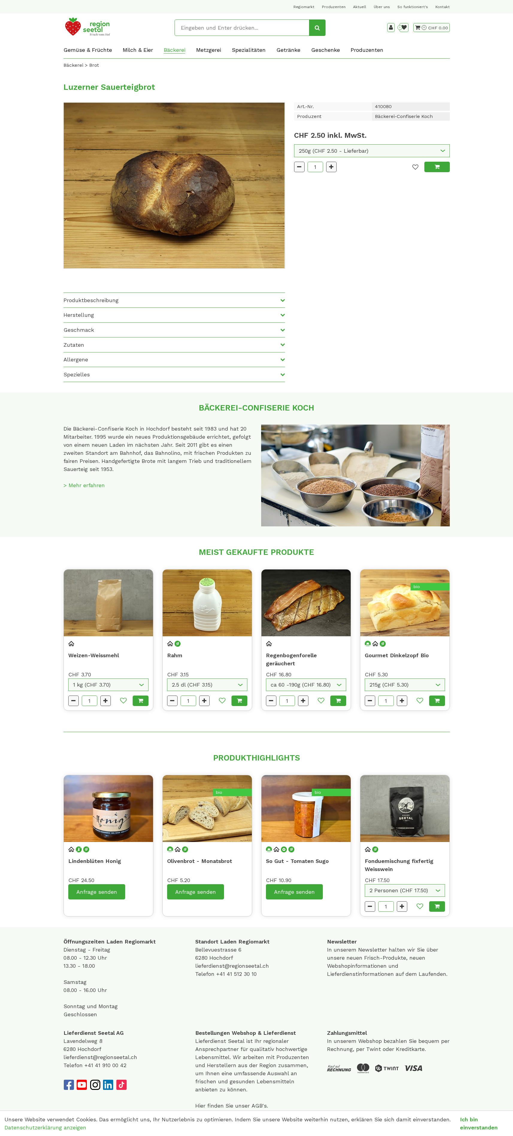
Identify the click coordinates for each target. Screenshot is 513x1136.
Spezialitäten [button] (249, 50)
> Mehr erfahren (84, 485)
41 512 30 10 (242, 974)
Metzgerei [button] (208, 50)
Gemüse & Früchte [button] (87, 50)
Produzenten (334, 7)
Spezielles (76, 374)
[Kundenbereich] (391, 27)
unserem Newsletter (361, 949)
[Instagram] (95, 1085)
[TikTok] (121, 1085)
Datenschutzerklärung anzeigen (45, 1127)
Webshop (244, 1033)
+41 (221, 974)
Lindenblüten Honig (94, 861)
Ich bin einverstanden (479, 1123)
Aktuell (359, 7)
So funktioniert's (412, 7)
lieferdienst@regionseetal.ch (232, 966)
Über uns (382, 7)
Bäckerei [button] (174, 50)
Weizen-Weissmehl (93, 655)
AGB (257, 1105)
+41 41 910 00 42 (105, 1065)
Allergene (75, 359)
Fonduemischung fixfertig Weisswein (399, 865)
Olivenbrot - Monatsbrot (199, 861)
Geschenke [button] (325, 50)
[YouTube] (82, 1085)
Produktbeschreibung (91, 300)
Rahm (174, 655)
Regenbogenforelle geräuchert (291, 659)
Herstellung (78, 315)
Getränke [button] (288, 50)
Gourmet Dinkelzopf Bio (397, 655)
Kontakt (442, 7)
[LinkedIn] (108, 1085)
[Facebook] (68, 1085)
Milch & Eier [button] (138, 50)
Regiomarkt (303, 7)
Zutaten (73, 345)
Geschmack (78, 330)
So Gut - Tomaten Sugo (297, 861)
